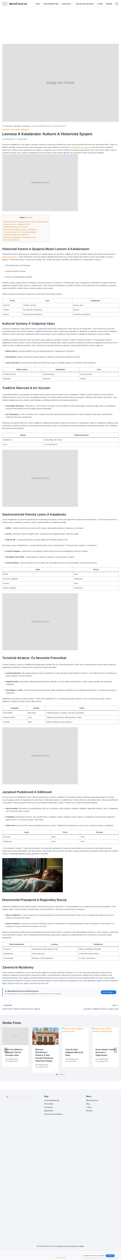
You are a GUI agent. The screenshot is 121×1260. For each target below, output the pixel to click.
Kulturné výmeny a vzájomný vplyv (16, 224)
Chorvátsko (49, 1104)
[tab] (56, 1074)
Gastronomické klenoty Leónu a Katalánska (19, 229)
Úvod (38, 4)
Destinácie (6, 129)
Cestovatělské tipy (51, 4)
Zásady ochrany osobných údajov (70, 1246)
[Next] (115, 1050)
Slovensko (48, 1107)
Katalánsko (15, 129)
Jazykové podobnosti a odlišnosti (16, 235)
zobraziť (28, 217)
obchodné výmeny (9, 257)
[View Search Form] (117, 4)
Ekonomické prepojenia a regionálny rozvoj (19, 237)
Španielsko (25, 129)
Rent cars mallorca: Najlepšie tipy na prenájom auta (14, 1052)
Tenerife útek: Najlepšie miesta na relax (74, 1052)
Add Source (110, 1255)
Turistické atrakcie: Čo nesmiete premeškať (19, 232)
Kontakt (109, 4)
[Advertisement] (60, 22)
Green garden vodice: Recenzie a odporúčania (105, 1052)
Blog (88, 1104)
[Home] (3, 126)
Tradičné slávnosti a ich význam (15, 227)
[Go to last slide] (5, 1050)
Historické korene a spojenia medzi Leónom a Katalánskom (25, 222)
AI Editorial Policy (61, 1257)
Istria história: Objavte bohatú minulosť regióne (21, 1007)
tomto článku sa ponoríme (81, 147)
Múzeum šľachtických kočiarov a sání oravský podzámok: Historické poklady (44, 1055)
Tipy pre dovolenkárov (85, 4)
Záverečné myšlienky (11, 240)
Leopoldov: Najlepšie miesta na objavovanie (101, 1007)
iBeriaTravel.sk (10, 139)
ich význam (41, 388)
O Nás (100, 4)
